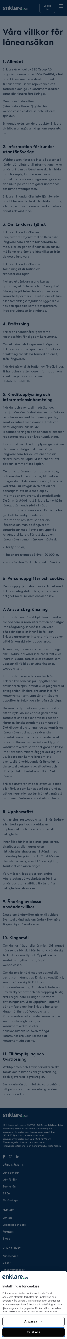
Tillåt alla (33, 1332)
